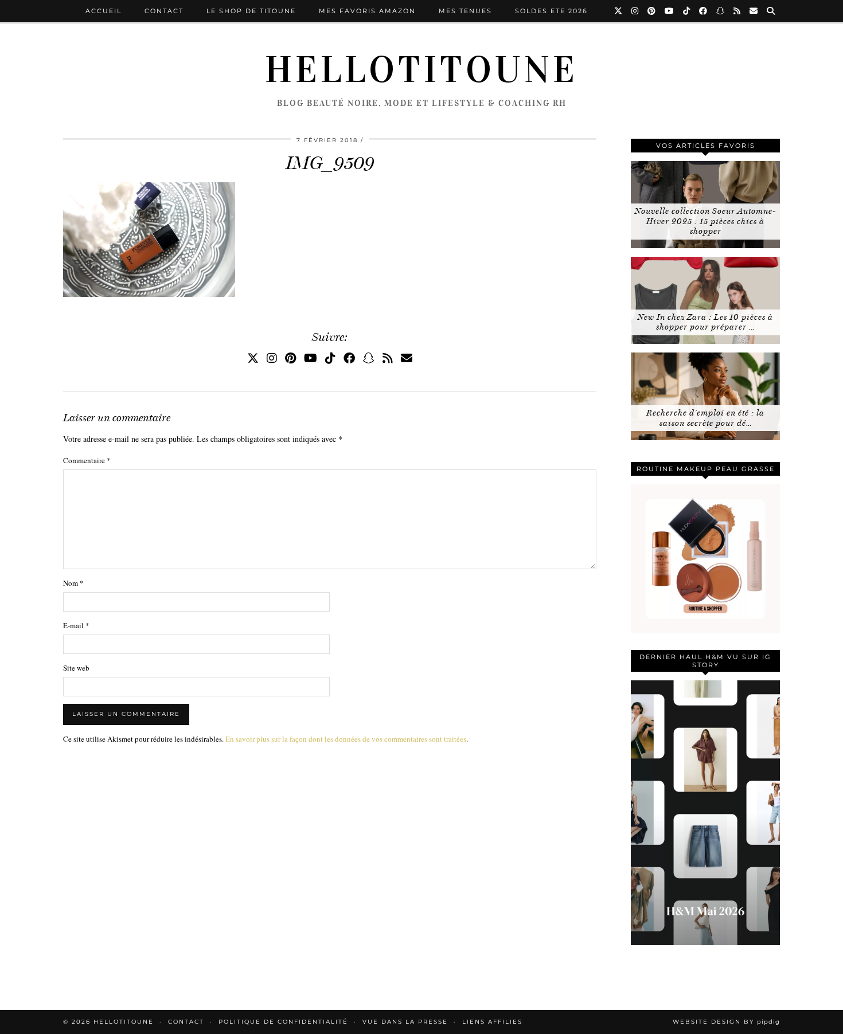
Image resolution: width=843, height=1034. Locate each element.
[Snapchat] (720, 11)
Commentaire (87, 460)
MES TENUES (465, 11)
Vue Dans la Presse (405, 1021)
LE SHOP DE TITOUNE (251, 11)
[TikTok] (687, 11)
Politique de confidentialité (283, 1021)
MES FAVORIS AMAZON (367, 11)
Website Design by (726, 1021)
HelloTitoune (421, 70)
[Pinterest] (652, 11)
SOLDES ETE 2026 (551, 11)
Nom (73, 583)
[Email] (754, 11)
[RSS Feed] (737, 11)
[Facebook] (703, 11)
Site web (76, 668)
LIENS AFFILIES (492, 1021)
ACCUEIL (103, 11)
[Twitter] (618, 11)
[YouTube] (670, 11)
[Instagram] (635, 11)
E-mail (76, 625)
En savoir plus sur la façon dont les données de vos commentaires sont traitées (345, 739)
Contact (164, 11)
